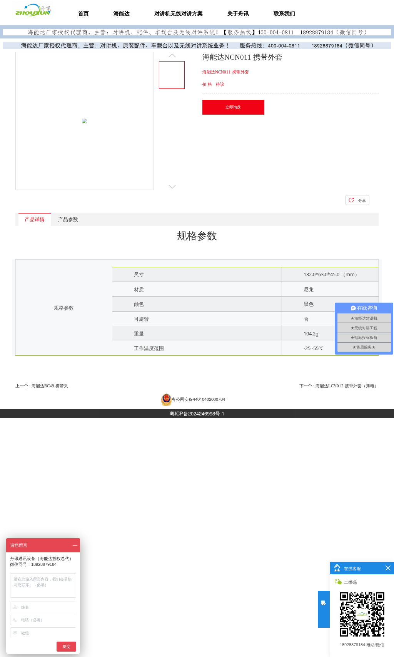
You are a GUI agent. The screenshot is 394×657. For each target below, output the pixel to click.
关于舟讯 (238, 13)
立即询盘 (233, 107)
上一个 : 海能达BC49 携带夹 (41, 386)
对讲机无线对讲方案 (178, 13)
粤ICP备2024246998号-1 (197, 413)
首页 (83, 13)
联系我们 (284, 13)
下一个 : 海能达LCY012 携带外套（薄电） (339, 386)
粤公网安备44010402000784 (198, 399)
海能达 (122, 13)
